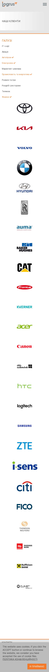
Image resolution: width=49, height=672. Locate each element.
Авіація (5, 52)
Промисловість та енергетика (15, 74)
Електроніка (7, 63)
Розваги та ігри (9, 80)
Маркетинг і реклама (11, 69)
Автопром (6, 57)
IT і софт (5, 46)
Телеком (6, 91)
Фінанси (5, 97)
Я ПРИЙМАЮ (37, 666)
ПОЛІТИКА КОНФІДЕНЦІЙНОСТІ (20, 659)
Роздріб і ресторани (11, 86)
